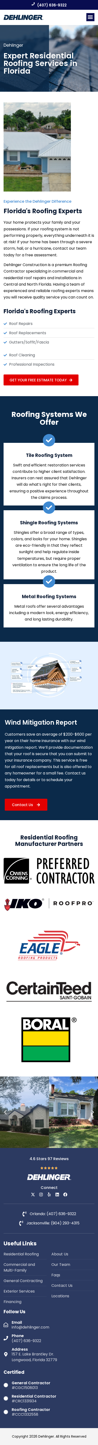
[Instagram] (41, 1194)
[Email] (6, 1325)
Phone (18, 1336)
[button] (90, 17)
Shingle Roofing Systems (49, 523)
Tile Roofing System (49, 455)
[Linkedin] (57, 1194)
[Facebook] (65, 1194)
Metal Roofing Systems (49, 596)
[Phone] (6, 1338)
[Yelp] (49, 1194)
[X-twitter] (33, 1194)
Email (17, 1322)
